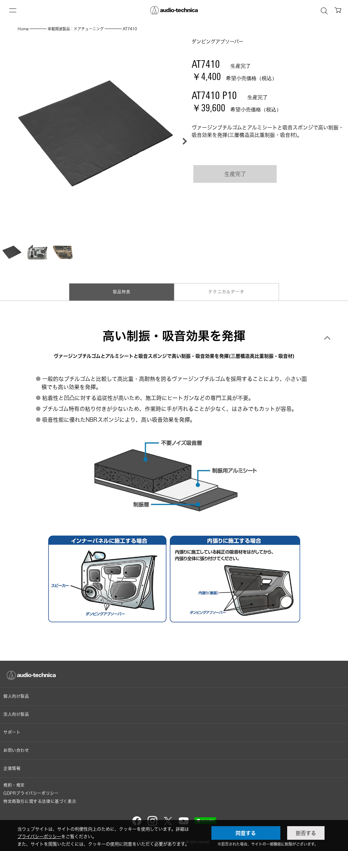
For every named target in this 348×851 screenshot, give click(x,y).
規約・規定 (14, 785)
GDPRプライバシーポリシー (30, 793)
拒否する (306, 833)
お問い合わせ (16, 750)
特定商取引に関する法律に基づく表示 (39, 801)
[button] (182, 141)
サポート (11, 732)
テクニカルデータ (226, 291)
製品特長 (122, 291)
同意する (246, 833)
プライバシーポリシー (39, 836)
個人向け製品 (16, 696)
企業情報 (11, 768)
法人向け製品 (16, 714)
